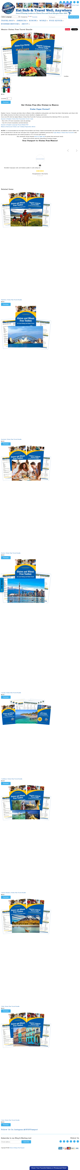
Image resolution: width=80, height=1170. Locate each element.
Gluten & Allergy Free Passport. (17, 1148)
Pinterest (74, 2)
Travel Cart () (73, 17)
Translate (34, 17)
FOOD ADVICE (55, 21)
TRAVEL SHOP (7, 21)
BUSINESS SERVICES (10, 24)
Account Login (75, 5)
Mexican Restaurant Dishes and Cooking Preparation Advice (18, 126)
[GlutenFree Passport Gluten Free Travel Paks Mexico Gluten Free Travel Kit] (6, 92)
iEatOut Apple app (39, 136)
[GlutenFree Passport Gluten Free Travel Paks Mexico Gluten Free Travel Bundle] (6, 84)
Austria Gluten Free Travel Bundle (10, 553)
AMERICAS (21, 21)
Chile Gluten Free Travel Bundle (10, 1006)
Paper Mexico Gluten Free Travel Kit (63, 132)
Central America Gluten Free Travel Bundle (13, 892)
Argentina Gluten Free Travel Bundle (11, 300)
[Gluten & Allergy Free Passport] (40, 15)
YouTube (67, 2)
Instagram (71, 2)
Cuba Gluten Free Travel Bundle (10, 1120)
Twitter (60, 2)
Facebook (64, 2)
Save (68, 29)
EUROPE (33, 21)
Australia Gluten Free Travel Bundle (11, 439)
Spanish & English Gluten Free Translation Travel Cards (17, 119)
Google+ (78, 2)
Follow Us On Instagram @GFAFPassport (19, 1129)
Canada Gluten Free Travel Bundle (11, 692)
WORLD (42, 21)
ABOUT (25, 24)
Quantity (3, 98)
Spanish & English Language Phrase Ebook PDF (14, 125)
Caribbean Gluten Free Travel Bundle (11, 779)
